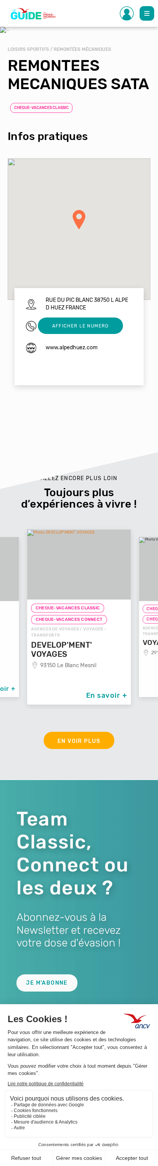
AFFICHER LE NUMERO (80, 326)
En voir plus (79, 741)
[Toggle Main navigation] (147, 13)
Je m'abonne (46, 983)
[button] (79, 219)
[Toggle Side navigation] (127, 13)
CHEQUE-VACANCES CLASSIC (41, 108)
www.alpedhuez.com (71, 347)
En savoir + (106, 695)
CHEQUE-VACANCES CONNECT (69, 619)
